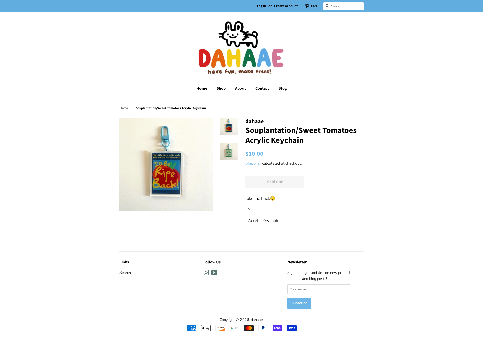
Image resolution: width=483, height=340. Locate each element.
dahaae (257, 319)
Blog (282, 88)
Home (201, 88)
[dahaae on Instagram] (206, 273)
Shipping (253, 163)
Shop (221, 88)
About (240, 88)
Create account (286, 6)
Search (125, 272)
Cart (314, 6)
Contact (262, 88)
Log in (261, 6)
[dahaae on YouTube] (214, 273)
